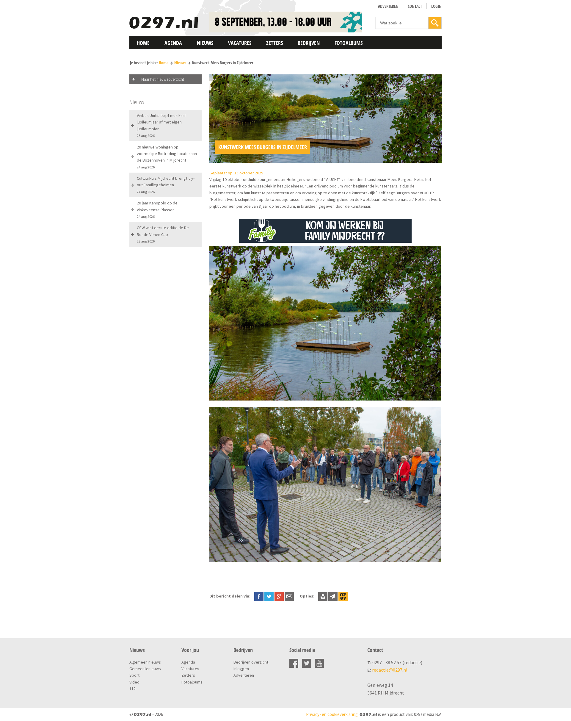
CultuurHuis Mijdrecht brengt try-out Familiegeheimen (165, 185)
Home (143, 42)
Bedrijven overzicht (250, 662)
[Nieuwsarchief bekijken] (343, 596)
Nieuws (205, 42)
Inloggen (241, 668)
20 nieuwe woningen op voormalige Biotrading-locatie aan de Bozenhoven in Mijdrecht (167, 156)
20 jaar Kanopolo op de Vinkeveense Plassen (157, 209)
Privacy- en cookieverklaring (332, 714)
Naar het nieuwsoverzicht (162, 79)
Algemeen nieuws (145, 662)
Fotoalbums (349, 42)
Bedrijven (309, 42)
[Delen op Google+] (279, 596)
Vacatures (239, 42)
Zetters (274, 42)
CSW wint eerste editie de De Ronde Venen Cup (163, 234)
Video (134, 682)
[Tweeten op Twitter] (269, 596)
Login (436, 6)
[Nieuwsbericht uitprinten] (322, 596)
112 (132, 688)
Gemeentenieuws (145, 668)
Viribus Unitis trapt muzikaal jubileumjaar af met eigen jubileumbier (161, 125)
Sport (134, 675)
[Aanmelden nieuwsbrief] (333, 596)
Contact (415, 6)
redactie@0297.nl (389, 670)
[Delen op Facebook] (258, 596)
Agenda (173, 42)
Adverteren (388, 6)
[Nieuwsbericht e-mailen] (289, 596)
